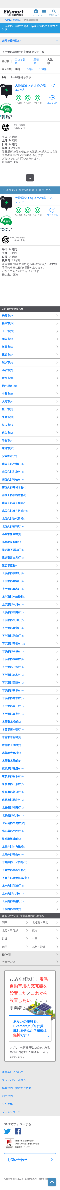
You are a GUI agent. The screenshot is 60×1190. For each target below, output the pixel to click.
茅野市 (8, 417)
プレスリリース (11, 1112)
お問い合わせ (17, 1160)
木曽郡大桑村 (11, 752)
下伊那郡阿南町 (13, 635)
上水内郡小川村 (13, 893)
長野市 (8, 315)
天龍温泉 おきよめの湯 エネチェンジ (35, 87)
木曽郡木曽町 (12, 760)
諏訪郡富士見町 (13, 557)
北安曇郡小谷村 (13, 831)
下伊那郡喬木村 (13, 698)
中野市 (8, 393)
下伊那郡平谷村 (13, 651)
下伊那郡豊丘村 (13, 706)
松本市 (8, 323)
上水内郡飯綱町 (13, 901)
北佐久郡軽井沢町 (15, 510)
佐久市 (8, 432)
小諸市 (7, 370)
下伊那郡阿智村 (13, 643)
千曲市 (8, 440)
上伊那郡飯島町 (13, 588)
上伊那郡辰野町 (13, 573)
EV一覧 (6, 954)
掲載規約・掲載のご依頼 (16, 1088)
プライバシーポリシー (15, 1080)
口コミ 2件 (52, 102)
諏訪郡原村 (10, 565)
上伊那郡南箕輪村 (14, 596)
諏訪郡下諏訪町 (13, 549)
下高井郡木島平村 (14, 870)
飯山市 (7, 409)
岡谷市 (7, 339)
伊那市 (8, 378)
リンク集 (7, 1104)
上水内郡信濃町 (13, 885)
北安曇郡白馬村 (13, 823)
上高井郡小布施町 (14, 846)
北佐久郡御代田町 (14, 518)
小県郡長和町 (11, 542)
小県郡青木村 (11, 534)
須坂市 (7, 362)
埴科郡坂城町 (11, 838)
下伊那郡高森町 (13, 627)
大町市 (8, 401)
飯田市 (8, 346)
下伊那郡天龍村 (13, 682)
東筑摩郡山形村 (13, 784)
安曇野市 (9, 456)
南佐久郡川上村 (13, 471)
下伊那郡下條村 (13, 667)
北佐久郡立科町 (13, 526)
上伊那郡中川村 (13, 604)
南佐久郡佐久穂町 (14, 503)
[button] (35, 12)
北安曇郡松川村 (13, 815)
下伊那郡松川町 (13, 620)
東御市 (8, 448)
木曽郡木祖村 (11, 737)
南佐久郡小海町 (13, 463)
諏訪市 (8, 354)
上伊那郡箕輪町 (13, 581)
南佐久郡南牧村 (13, 479)
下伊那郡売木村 (13, 674)
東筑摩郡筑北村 (13, 799)
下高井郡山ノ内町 (14, 862)
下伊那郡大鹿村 (13, 713)
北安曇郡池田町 (13, 807)
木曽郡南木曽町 (13, 729)
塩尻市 (8, 424)
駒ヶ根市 (9, 385)
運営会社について (12, 1072)
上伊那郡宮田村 (13, 612)
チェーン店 (8, 961)
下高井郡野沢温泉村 (15, 877)
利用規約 (7, 1096)
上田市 (8, 331)
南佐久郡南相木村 (14, 487)
